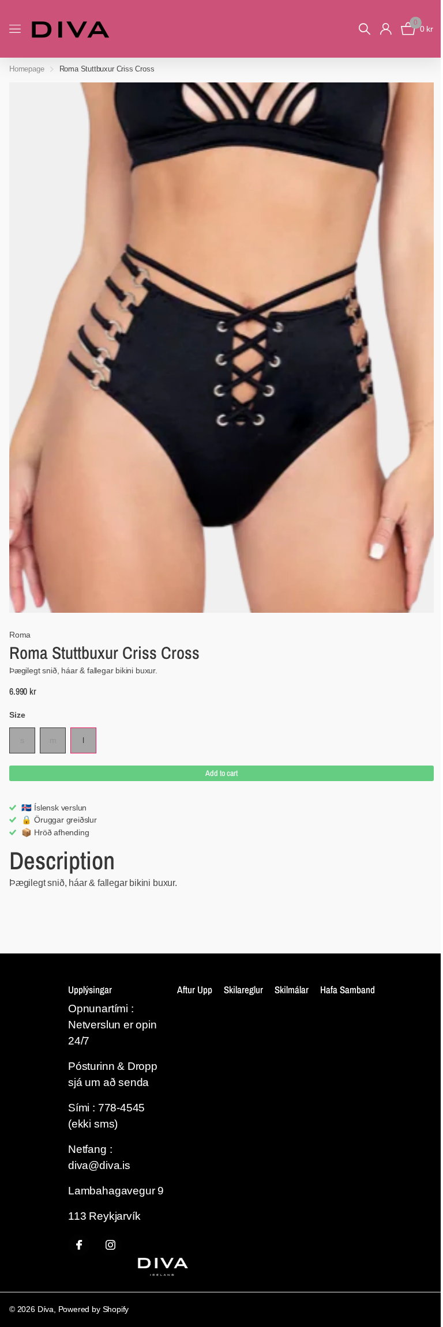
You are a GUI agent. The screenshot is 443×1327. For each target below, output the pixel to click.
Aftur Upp (194, 989)
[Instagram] (110, 1245)
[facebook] (79, 1245)
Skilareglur (243, 989)
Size (17, 714)
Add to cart (221, 773)
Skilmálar (292, 989)
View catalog (15, 29)
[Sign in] (386, 29)
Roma (20, 634)
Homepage (26, 69)
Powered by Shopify (93, 1309)
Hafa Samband (347, 989)
